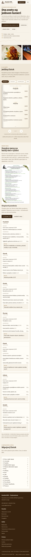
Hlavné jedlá (21, 81)
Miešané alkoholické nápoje (16, 467)
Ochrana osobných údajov (7, 539)
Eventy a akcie (5, 531)
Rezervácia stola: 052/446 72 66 (11, 25)
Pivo (16, 468)
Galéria (3, 533)
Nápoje (13, 29)
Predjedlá (5, 81)
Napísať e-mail (18, 216)
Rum (16, 472)
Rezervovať (22, 2)
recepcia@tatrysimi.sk (6, 505)
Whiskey (16, 470)
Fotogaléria (4, 518)
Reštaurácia (4, 524)
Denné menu (24, 25)
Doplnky (16, 463)
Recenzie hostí (5, 516)
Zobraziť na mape (5, 499)
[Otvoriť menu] (27, 2)
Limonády (16, 461)
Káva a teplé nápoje (16, 459)
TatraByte (27, 554)
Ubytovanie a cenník (6, 511)
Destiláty (16, 478)
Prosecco (16, 486)
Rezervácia (4, 514)
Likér (16, 474)
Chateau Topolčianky (16, 484)
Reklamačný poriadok (6, 546)
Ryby (28, 81)
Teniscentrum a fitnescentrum (8, 529)
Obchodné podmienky (7, 544)
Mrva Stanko (16, 482)
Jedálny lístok (6, 29)
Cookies (3, 542)
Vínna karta (16, 480)
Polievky (13, 81)
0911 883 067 (5, 503)
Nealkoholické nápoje (16, 465)
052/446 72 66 (7, 216)
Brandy (16, 476)
